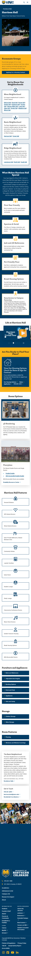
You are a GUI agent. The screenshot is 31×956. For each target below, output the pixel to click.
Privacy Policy (22, 943)
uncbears (20, 913)
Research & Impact (8, 897)
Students (4, 908)
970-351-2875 (8, 792)
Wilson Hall (7, 110)
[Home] (8, 2)
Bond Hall (14, 102)
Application (7, 384)
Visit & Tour (15, 847)
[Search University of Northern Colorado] (24, 2)
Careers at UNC (22, 925)
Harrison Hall (8, 136)
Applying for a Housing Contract (15, 72)
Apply (15, 842)
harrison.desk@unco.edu (11, 794)
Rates (21, 382)
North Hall (17, 162)
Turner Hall (16, 136)
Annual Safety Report (14, 945)
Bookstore (20, 915)
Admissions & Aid (7, 891)
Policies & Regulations (8, 943)
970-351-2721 (18, 384)
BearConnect (21, 922)
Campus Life (6, 894)
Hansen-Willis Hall (12, 106)
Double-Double (10, 473)
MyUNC (4, 930)
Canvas (4, 928)
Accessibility (6, 948)
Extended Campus (22, 918)
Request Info (15, 851)
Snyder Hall (14, 108)
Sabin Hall (7, 108)
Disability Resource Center (11, 482)
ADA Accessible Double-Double (15, 476)
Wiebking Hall (22, 108)
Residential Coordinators (11, 797)
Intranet (4, 933)
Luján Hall (22, 106)
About (4, 900)
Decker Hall (7, 104)
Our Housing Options (10, 382)
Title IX (4, 945)
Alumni (4, 913)
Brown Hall (22, 102)
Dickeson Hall (16, 104)
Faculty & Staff (6, 911)
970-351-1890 (8, 881)
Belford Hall (7, 102)
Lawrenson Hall (8, 162)
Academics (5, 888)
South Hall (24, 162)
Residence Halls (7, 9)
